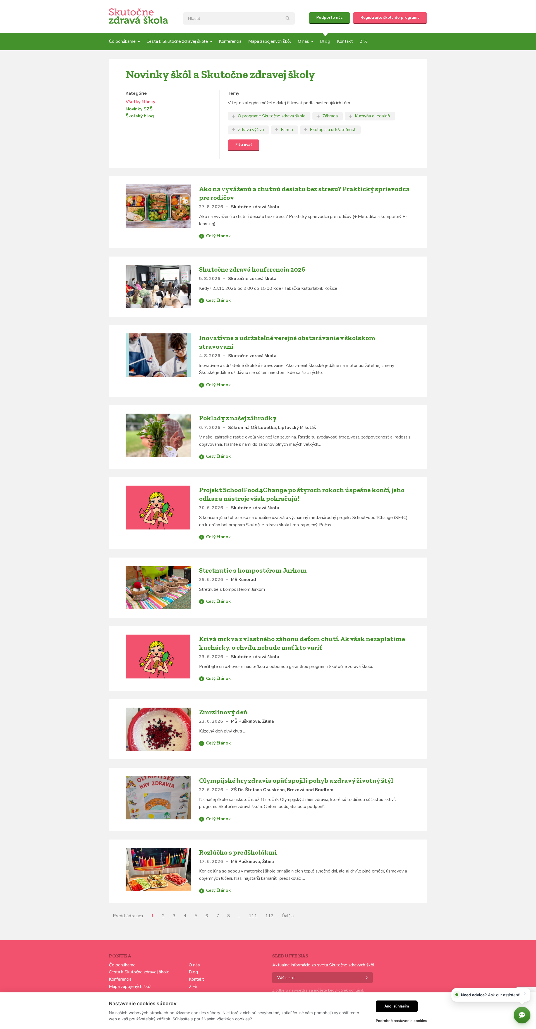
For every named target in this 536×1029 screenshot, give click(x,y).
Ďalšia (288, 916)
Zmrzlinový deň (223, 712)
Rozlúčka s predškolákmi (238, 852)
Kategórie (136, 93)
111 (253, 916)
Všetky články (140, 102)
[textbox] (239, 18)
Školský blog (140, 116)
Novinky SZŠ (139, 109)
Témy (233, 93)
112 (269, 916)
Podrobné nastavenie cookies (401, 1020)
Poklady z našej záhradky (238, 418)
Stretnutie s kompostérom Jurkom (253, 570)
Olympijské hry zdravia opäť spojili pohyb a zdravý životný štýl (296, 780)
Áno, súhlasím (396, 1006)
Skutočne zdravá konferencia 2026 (252, 269)
